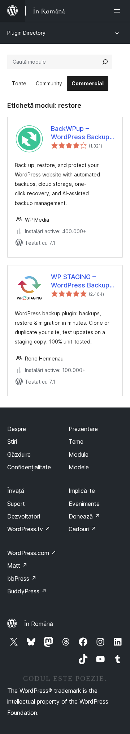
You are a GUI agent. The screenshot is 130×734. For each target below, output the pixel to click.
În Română (38, 623)
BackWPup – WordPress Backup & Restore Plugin (80, 133)
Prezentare (83, 428)
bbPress (21, 578)
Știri (12, 441)
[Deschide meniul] (118, 11)
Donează (84, 516)
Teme (76, 441)
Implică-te (82, 490)
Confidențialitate (29, 467)
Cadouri (82, 529)
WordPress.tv (28, 529)
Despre (16, 428)
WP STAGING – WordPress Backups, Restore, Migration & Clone (83, 281)
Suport (16, 503)
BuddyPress (27, 591)
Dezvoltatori (23, 516)
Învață (15, 490)
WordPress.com (31, 552)
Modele (79, 467)
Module (78, 454)
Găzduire (19, 454)
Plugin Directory (26, 33)
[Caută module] (105, 62)
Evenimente (84, 503)
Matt (17, 565)
